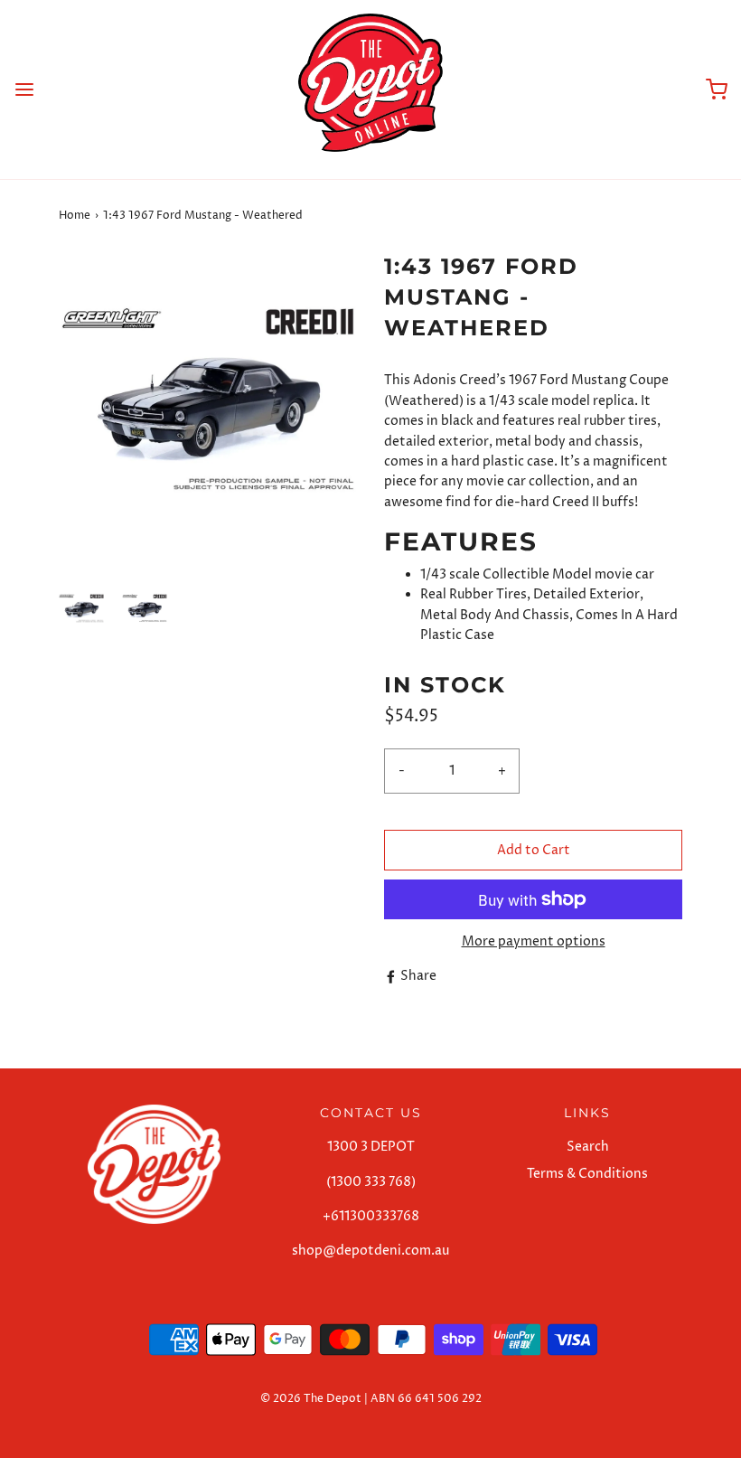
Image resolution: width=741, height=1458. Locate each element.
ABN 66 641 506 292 (426, 1398)
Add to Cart (533, 850)
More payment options (533, 941)
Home (74, 215)
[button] (81, 608)
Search (588, 1146)
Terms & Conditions (587, 1173)
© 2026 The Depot (310, 1398)
